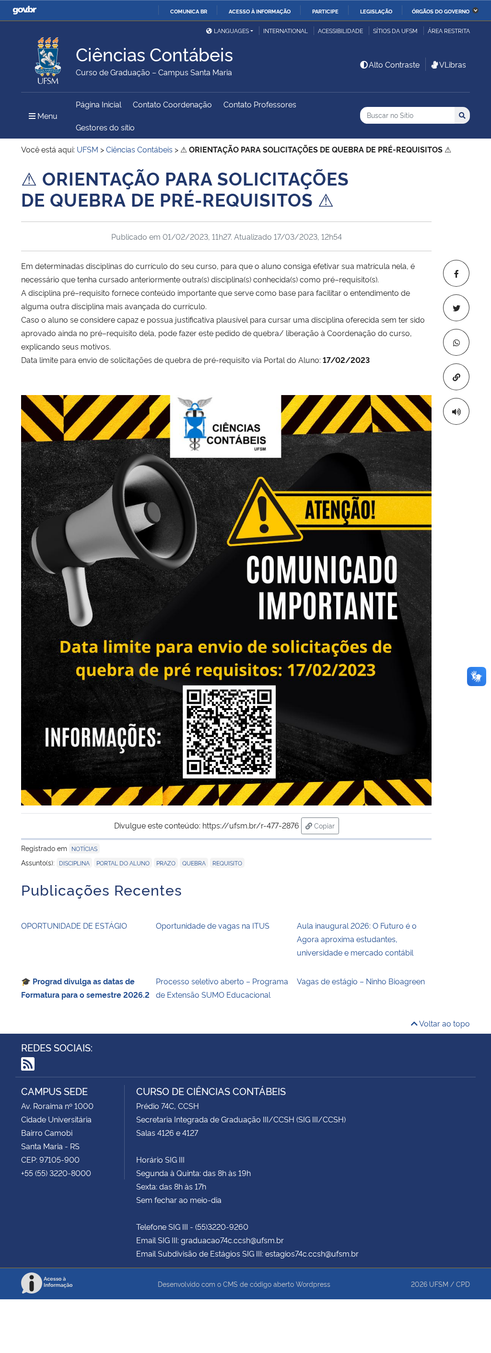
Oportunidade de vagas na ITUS (212, 925)
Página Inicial (98, 104)
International (285, 30)
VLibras (452, 64)
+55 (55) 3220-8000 (56, 1172)
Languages (231, 30)
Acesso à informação (260, 11)
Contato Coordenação (172, 104)
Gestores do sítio (105, 127)
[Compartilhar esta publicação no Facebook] (456, 273)
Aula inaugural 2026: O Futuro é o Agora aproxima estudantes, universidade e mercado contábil (357, 938)
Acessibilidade (340, 30)
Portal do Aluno (123, 863)
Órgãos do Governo (440, 11)
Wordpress (313, 1283)
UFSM (438, 1283)
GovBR (24, 10)
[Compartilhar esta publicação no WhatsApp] (456, 342)
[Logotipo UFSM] (48, 58)
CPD (463, 1283)
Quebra (194, 863)
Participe (325, 11)
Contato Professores (259, 104)
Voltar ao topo (444, 1023)
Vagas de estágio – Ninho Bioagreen (361, 981)
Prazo (165, 863)
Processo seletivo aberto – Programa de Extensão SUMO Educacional (222, 988)
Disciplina (74, 863)
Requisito (227, 863)
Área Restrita (449, 30)
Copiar (325, 825)
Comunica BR (188, 11)
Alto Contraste (394, 64)
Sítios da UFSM (395, 30)
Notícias (84, 848)
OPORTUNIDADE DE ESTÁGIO (74, 925)
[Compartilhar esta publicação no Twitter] (456, 307)
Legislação (376, 11)
